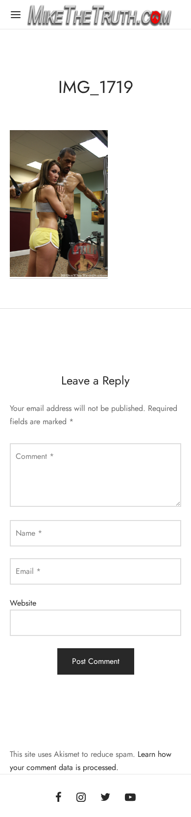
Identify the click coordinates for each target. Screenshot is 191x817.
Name (29, 533)
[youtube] (130, 798)
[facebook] (58, 798)
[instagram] (81, 798)
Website (23, 603)
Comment (35, 456)
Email (28, 571)
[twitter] (105, 798)
